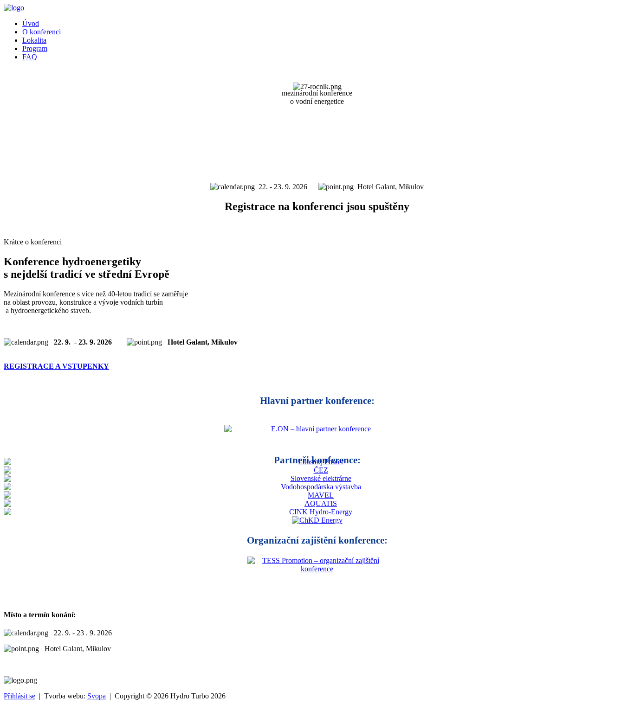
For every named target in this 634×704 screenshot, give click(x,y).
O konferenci (41, 32)
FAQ (29, 57)
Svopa (96, 696)
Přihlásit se (19, 696)
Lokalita (34, 40)
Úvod (30, 23)
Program (34, 48)
